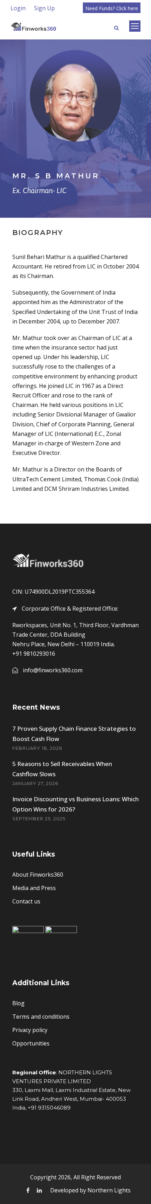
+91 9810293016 (33, 653)
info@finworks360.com (53, 670)
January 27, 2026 (35, 783)
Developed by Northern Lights (90, 1190)
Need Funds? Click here (111, 8)
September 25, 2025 (38, 818)
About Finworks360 (37, 874)
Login (18, 8)
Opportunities (31, 1043)
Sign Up (44, 8)
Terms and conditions (41, 1016)
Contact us (26, 901)
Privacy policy (29, 1030)
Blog (18, 1003)
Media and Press (34, 888)
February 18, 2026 (37, 748)
